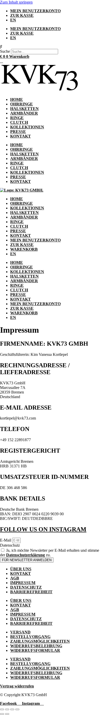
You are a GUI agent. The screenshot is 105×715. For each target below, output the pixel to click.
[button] (52, 46)
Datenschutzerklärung (25, 555)
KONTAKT (20, 136)
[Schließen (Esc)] (17, 709)
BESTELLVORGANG (30, 637)
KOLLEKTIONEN (27, 127)
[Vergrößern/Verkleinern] (2, 709)
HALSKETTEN (24, 108)
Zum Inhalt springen (16, 2)
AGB (14, 578)
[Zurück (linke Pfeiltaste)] (2, 714)
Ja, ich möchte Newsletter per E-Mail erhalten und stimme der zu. (49, 552)
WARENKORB (24, 249)
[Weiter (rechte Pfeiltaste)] (7, 714)
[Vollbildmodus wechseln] (7, 709)
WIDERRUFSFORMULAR (35, 650)
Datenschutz (10, 545)
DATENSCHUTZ (26, 587)
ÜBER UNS (20, 569)
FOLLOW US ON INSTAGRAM (43, 529)
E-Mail (6, 540)
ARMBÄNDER (24, 113)
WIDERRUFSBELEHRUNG (36, 646)
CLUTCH (19, 122)
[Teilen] (12, 709)
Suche (5, 51)
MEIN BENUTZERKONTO (35, 11)
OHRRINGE (21, 104)
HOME (16, 99)
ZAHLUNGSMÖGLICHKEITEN (40, 641)
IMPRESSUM (22, 583)
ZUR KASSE (22, 15)
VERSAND (20, 632)
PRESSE (18, 131)
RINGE (17, 118)
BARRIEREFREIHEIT (31, 592)
